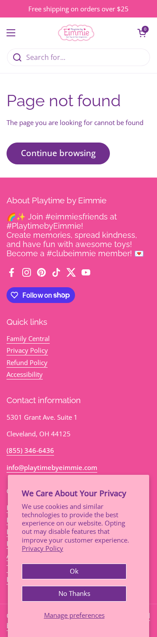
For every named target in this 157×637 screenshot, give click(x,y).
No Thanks (74, 593)
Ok (74, 571)
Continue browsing (58, 153)
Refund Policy (27, 362)
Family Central (28, 338)
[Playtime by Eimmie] (76, 33)
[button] (141, 33)
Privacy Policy (42, 548)
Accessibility (25, 374)
